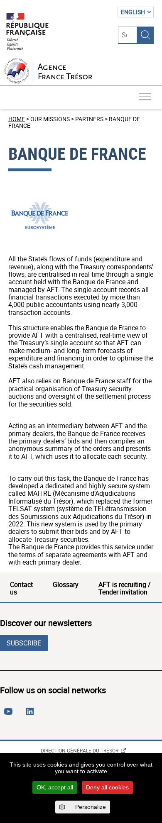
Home (16, 119)
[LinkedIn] (32, 714)
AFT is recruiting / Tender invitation (124, 588)
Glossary (66, 584)
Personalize (90, 807)
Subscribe (24, 643)
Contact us (21, 588)
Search (145, 35)
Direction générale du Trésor (79, 750)
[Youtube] (10, 714)
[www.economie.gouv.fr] (27, 32)
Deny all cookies (107, 787)
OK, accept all (55, 787)
